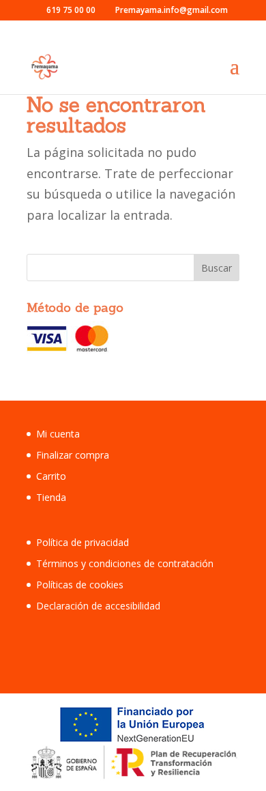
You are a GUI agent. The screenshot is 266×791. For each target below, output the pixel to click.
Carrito (51, 476)
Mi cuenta (58, 433)
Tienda (51, 497)
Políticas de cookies (79, 584)
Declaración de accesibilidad (98, 605)
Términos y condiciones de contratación (124, 563)
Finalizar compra (72, 454)
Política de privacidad (82, 542)
